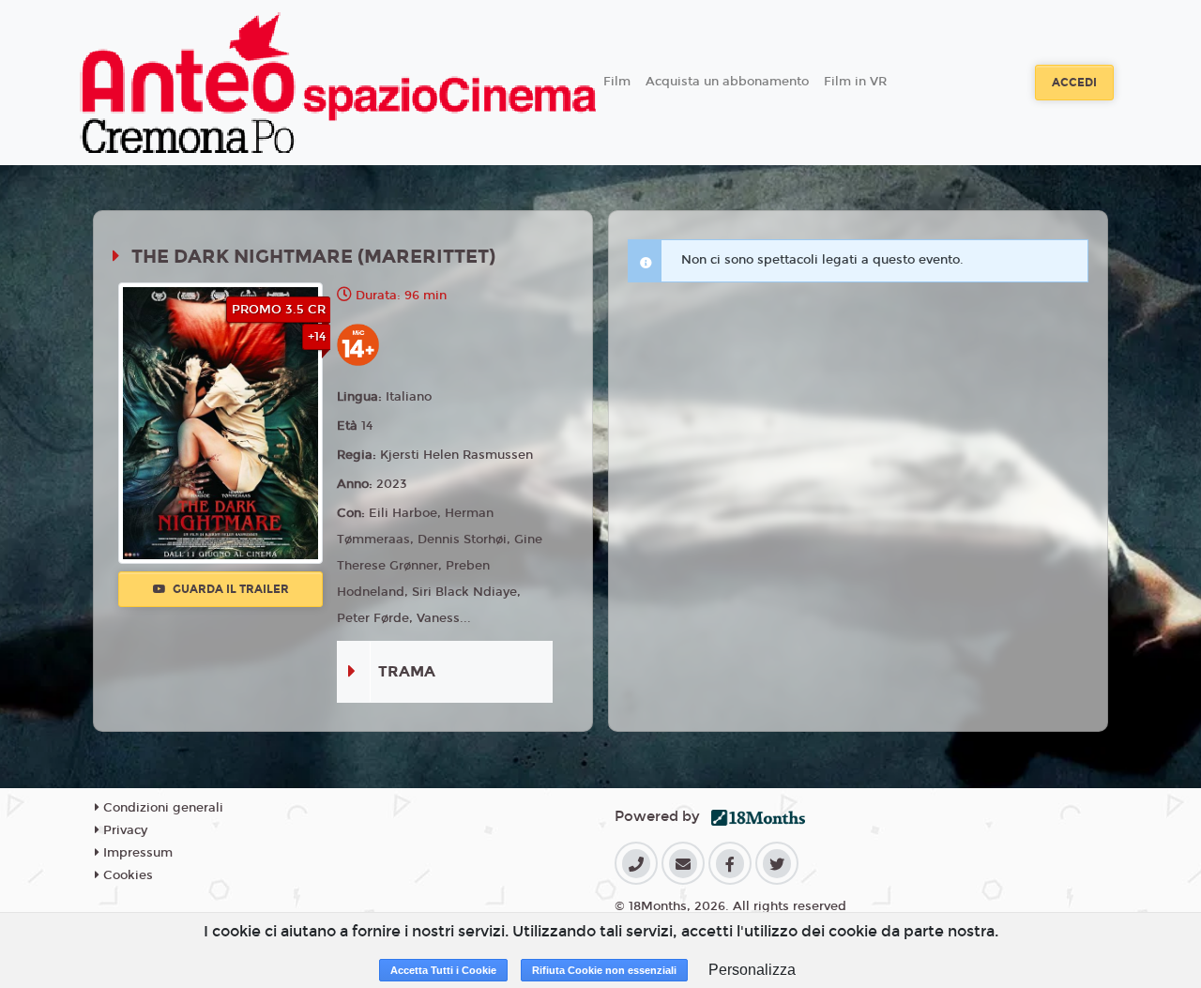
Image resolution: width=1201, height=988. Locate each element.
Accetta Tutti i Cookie (443, 970)
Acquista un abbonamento (727, 81)
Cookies (126, 875)
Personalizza (752, 970)
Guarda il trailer (229, 589)
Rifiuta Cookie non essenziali (604, 970)
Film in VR (855, 81)
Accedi (1074, 82)
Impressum (136, 852)
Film (617, 81)
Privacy (123, 830)
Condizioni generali (161, 807)
